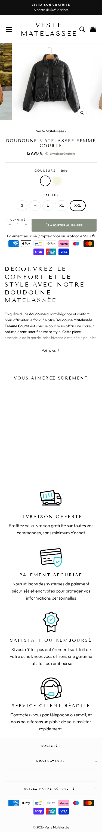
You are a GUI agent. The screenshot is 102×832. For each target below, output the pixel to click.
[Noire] (18, 458)
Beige (57, 181)
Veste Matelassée (50, 131)
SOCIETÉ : (50, 746)
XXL (77, 205)
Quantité (18, 219)
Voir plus (49, 350)
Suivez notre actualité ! (51, 788)
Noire (45, 181)
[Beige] (25, 458)
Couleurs (51, 170)
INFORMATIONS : (51, 761)
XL (61, 205)
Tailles (51, 195)
